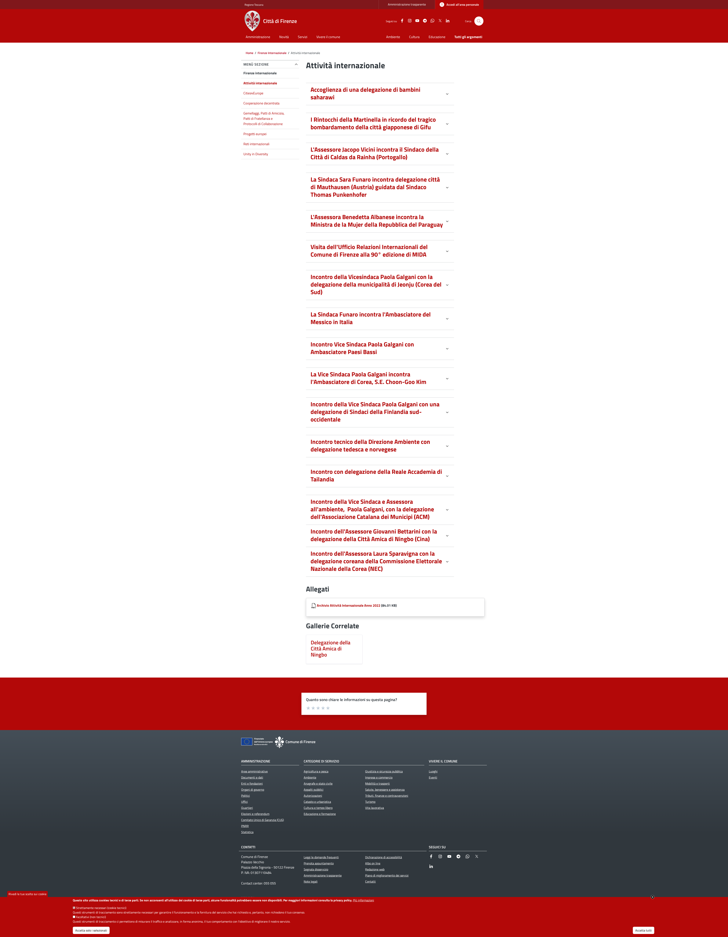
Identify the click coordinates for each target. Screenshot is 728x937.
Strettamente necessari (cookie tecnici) (101, 908)
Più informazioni (363, 900)
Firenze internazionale (260, 73)
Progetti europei (255, 133)
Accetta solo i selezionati (91, 930)
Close (652, 897)
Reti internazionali (256, 144)
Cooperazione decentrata (261, 103)
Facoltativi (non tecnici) (91, 917)
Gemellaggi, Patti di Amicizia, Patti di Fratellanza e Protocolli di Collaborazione (263, 118)
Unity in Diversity (255, 154)
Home (249, 53)
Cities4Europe (253, 93)
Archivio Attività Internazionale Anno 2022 (348, 605)
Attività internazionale (260, 83)
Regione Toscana (254, 5)
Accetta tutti (643, 930)
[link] (459, 4)
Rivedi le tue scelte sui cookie (27, 894)
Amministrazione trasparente (407, 4)
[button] (478, 21)
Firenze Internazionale (272, 53)
